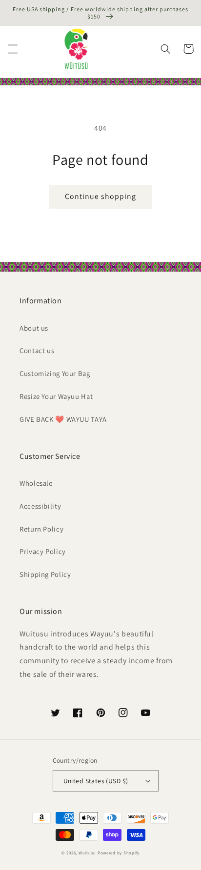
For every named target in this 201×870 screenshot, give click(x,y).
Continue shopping (101, 196)
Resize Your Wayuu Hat (56, 396)
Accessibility (40, 506)
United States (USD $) (95, 780)
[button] (12, 49)
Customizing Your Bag (55, 373)
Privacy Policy (43, 551)
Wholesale (36, 483)
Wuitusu (87, 853)
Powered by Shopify (119, 853)
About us (34, 328)
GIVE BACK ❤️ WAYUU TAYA (63, 419)
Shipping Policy (45, 574)
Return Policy (41, 529)
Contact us (37, 350)
